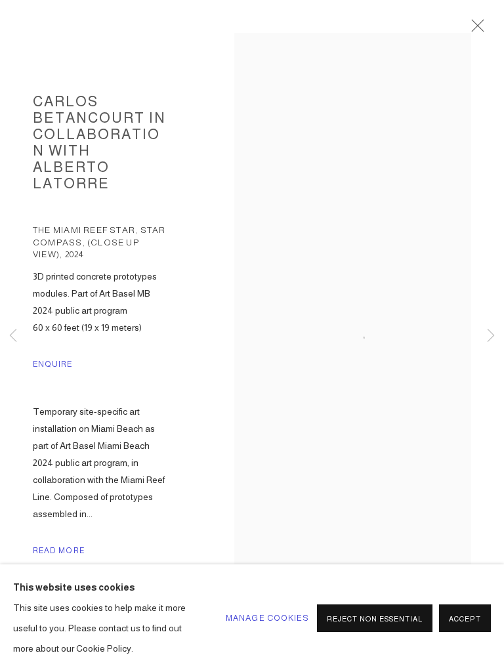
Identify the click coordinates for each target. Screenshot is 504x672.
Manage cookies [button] (267, 618)
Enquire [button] (53, 364)
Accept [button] (465, 619)
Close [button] (474, 29)
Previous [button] (13, 336)
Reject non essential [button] (375, 619)
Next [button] (491, 336)
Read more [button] (59, 550)
